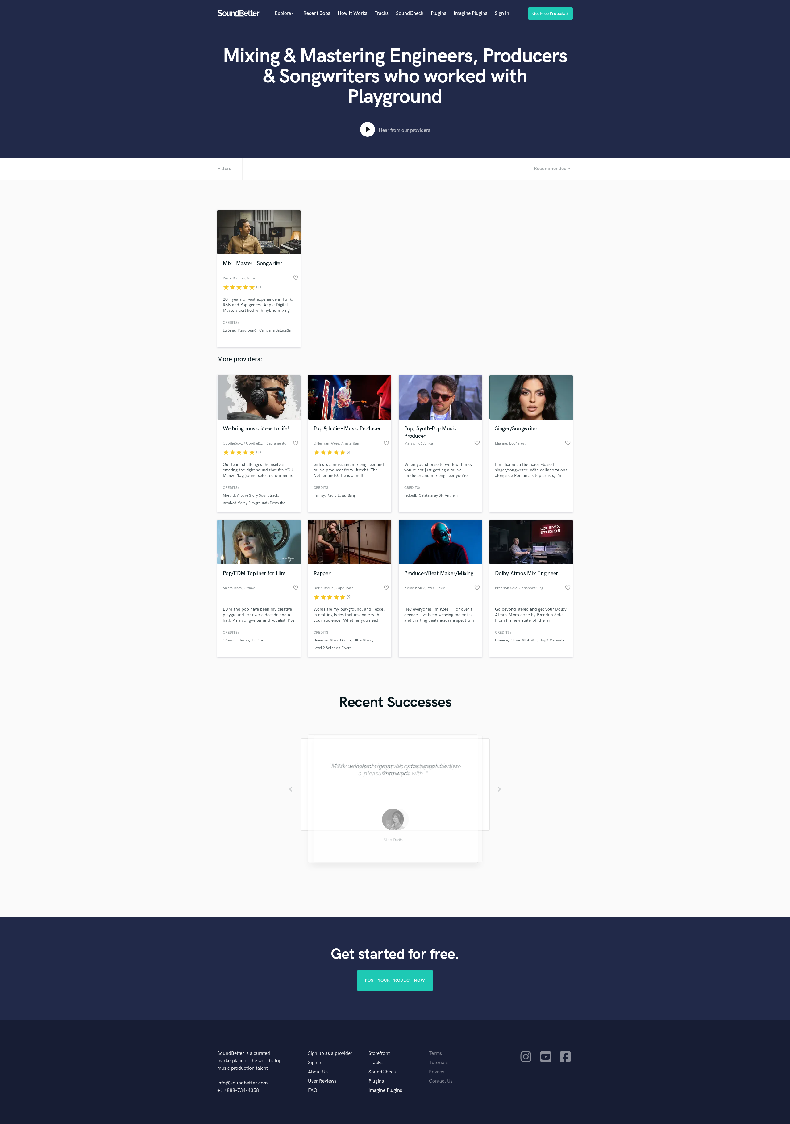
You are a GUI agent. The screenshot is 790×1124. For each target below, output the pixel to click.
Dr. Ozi (257, 640)
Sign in (502, 13)
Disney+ (501, 640)
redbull (410, 495)
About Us (318, 1072)
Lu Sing (229, 330)
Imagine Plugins (470, 13)
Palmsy (319, 495)
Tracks (382, 13)
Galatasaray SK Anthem (438, 495)
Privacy (436, 1072)
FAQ (312, 1090)
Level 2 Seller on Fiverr (332, 648)
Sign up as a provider (330, 1053)
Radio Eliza (336, 495)
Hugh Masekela (551, 640)
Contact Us (441, 1081)
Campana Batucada (275, 330)
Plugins (438, 13)
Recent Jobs (316, 13)
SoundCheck (409, 13)
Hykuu (243, 640)
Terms (435, 1053)
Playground (247, 330)
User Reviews (322, 1081)
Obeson (229, 640)
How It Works (352, 13)
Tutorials (438, 1063)
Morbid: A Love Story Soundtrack (250, 495)
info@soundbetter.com (242, 1083)
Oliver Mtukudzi (524, 640)
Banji (352, 495)
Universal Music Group (332, 640)
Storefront (379, 1053)
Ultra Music (363, 640)
